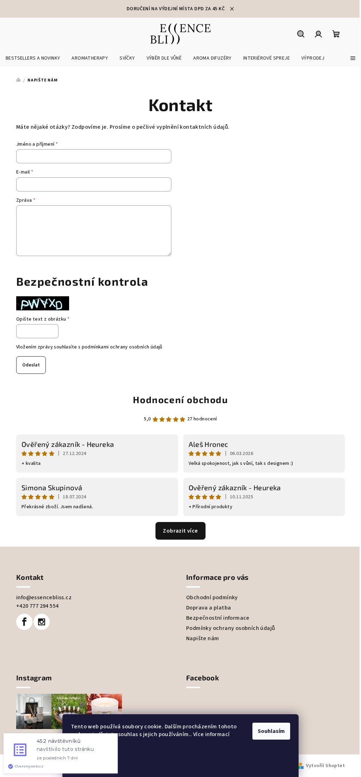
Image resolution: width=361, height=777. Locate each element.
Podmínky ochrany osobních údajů (230, 628)
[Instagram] (41, 622)
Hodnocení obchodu (180, 399)
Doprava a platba (208, 608)
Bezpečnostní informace (218, 618)
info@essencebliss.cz (44, 597)
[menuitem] (33, 58)
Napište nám (202, 638)
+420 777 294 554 (37, 606)
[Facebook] (24, 622)
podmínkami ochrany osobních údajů (122, 347)
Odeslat (31, 365)
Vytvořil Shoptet (325, 765)
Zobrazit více (180, 531)
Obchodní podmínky (212, 597)
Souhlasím (271, 731)
